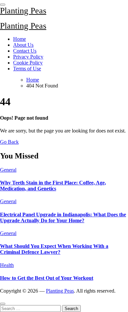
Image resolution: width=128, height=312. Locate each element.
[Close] (2, 304)
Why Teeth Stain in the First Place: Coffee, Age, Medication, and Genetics (53, 185)
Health (7, 265)
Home (19, 39)
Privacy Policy (28, 57)
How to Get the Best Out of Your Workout (46, 278)
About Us (23, 45)
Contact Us (24, 51)
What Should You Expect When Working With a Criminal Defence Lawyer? (54, 249)
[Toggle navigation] (2, 5)
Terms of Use (27, 68)
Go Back (9, 142)
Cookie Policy (28, 62)
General (8, 170)
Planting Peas (23, 10)
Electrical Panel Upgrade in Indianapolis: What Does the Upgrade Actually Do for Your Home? (63, 217)
